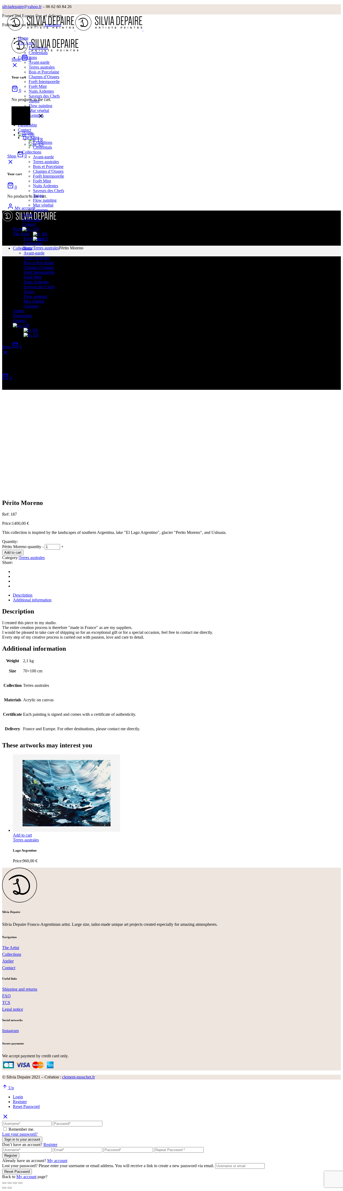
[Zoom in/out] (20, 1183)
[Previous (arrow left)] (4, 1188)
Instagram (10, 1030)
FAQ (6, 996)
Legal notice (12, 1009)
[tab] (177, 595)
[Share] (10, 1183)
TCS (6, 1002)
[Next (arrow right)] (10, 1188)
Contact (8, 967)
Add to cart (12, 552)
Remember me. (21, 1129)
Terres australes (32, 557)
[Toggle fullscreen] (15, 1183)
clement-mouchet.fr (78, 1077)
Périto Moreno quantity (21, 546)
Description (22, 595)
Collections (11, 954)
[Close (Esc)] (4, 1183)
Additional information (32, 600)
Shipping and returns (19, 989)
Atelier (8, 961)
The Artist (10, 947)
